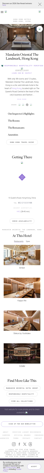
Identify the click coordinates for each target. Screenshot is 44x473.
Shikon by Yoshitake (22, 333)
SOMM (22, 366)
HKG (18, 211)
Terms (5, 469)
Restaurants (18, 241)
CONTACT (38, 438)
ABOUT (5, 432)
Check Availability (22, 221)
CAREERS (6, 435)
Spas (28, 241)
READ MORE (22, 99)
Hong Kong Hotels (22, 19)
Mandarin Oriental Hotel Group (22, 388)
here (4, 5)
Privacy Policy (11, 467)
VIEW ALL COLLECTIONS (22, 401)
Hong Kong (16, 88)
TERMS (16, 438)
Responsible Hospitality (22, 394)
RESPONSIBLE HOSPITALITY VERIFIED (24, 65)
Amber (22, 268)
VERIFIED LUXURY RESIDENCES (26, 432)
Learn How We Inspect (22, 73)
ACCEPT (34, 466)
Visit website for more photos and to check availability (22, 411)
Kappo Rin (22, 300)
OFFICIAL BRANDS (22, 435)
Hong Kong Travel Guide (22, 142)
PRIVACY (26, 438)
